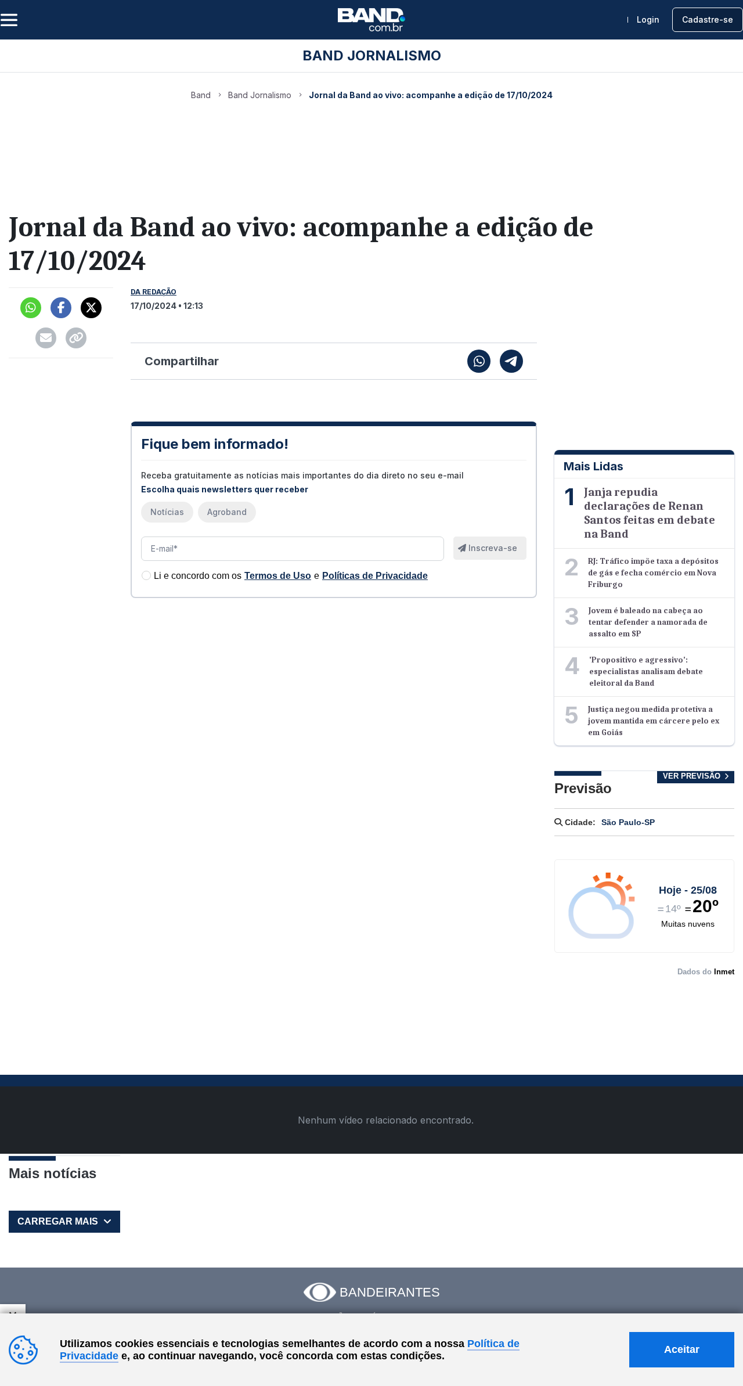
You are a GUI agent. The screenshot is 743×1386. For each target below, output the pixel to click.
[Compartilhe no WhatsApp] (478, 361)
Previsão (583, 788)
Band (201, 95)
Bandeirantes (390, 1292)
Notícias (167, 512)
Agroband (227, 512)
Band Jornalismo (259, 95)
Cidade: (579, 822)
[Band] (371, 19)
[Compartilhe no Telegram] (511, 361)
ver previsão (693, 776)
